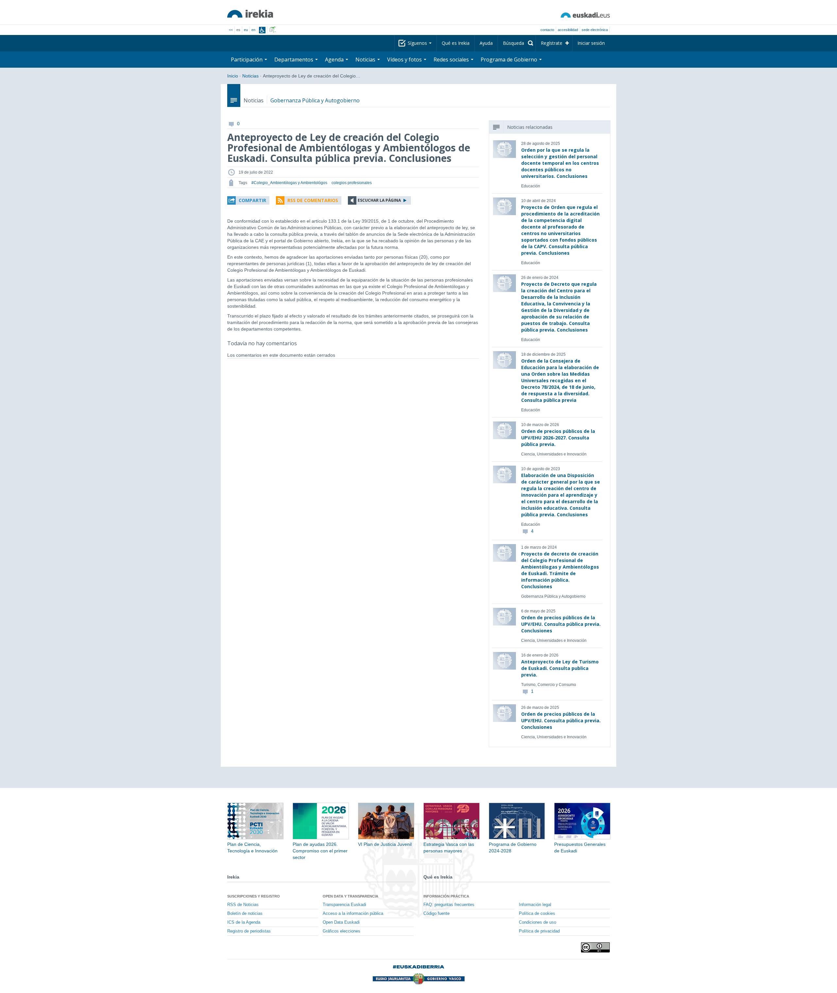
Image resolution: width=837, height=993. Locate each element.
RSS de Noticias (243, 904)
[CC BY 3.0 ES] (595, 947)
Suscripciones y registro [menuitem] (253, 896)
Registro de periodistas (249, 931)
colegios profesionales (352, 182)
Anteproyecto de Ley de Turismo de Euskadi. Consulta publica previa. (560, 668)
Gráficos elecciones (341, 931)
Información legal (535, 904)
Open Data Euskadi (341, 922)
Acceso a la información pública (353, 913)
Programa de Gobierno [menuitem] (509, 59)
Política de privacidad (539, 931)
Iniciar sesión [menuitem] (591, 43)
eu (246, 30)
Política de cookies (537, 913)
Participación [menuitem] (247, 59)
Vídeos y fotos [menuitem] (405, 59)
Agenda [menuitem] (335, 59)
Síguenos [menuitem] (418, 43)
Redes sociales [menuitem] (452, 59)
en (253, 30)
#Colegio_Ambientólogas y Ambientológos (289, 182)
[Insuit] (262, 30)
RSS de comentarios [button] (312, 200)
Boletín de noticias (245, 913)
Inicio (232, 75)
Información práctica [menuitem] (446, 896)
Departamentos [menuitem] (294, 59)
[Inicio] (250, 14)
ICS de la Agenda (243, 922)
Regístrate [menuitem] (551, 43)
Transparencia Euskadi (344, 904)
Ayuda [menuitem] (486, 43)
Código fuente (436, 913)
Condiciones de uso (537, 922)
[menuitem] (517, 43)
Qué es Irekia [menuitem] (456, 43)
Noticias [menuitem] (366, 59)
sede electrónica (595, 30)
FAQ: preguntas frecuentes (448, 904)
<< (231, 30)
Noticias (250, 75)
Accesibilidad (568, 30)
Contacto (547, 30)
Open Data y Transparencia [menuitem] (350, 896)
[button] (248, 200)
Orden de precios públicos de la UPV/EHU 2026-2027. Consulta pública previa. (558, 437)
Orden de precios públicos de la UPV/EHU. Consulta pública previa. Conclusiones (561, 624)
